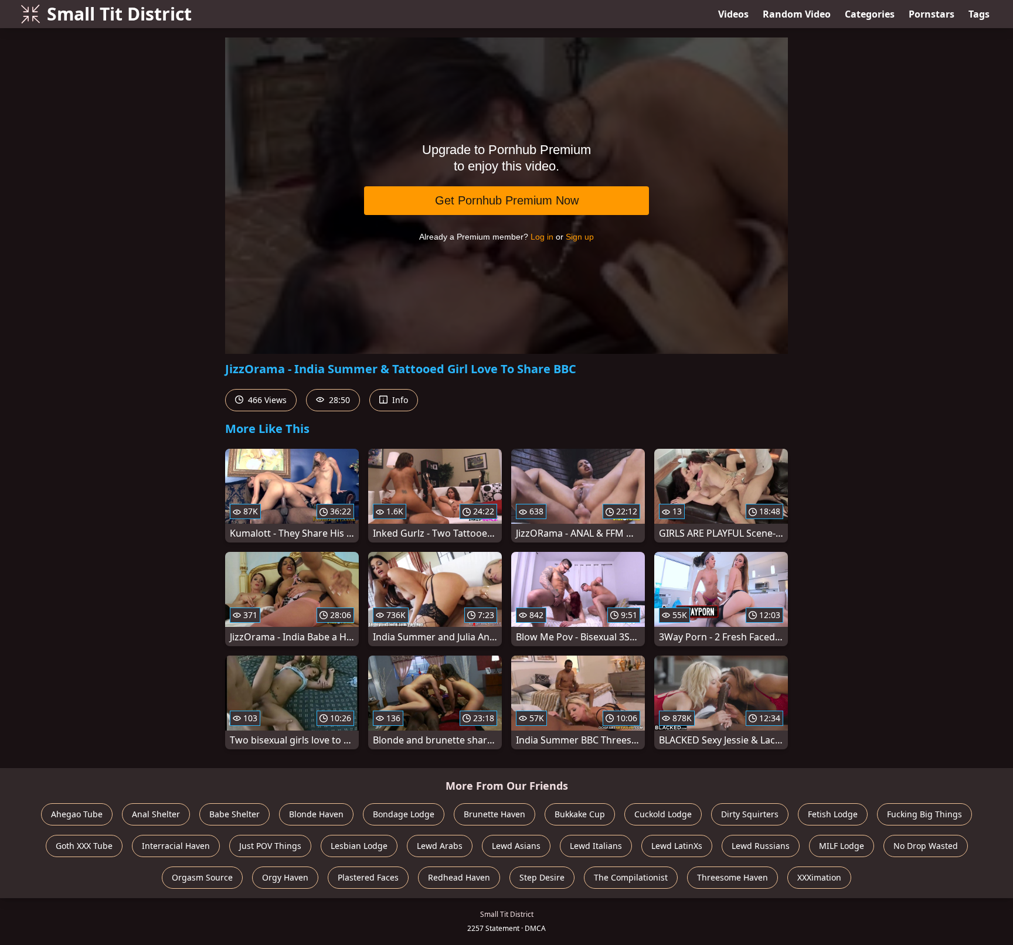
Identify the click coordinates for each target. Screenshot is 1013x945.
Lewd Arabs (440, 845)
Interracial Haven (176, 845)
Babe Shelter (234, 814)
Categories (870, 14)
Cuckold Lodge (663, 814)
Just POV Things (270, 845)
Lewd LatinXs (676, 845)
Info (399, 399)
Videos (733, 14)
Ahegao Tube (77, 814)
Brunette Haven (494, 814)
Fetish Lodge (833, 814)
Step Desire (542, 877)
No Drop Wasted (925, 845)
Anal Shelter (156, 814)
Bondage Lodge (403, 814)
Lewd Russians (761, 845)
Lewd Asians (516, 845)
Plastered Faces (368, 877)
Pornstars (931, 14)
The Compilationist (631, 877)
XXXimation (819, 877)
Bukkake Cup (580, 814)
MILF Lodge (841, 845)
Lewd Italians (596, 845)
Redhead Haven (459, 877)
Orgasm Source (202, 877)
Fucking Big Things (924, 814)
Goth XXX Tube (84, 845)
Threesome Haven (732, 877)
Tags (979, 14)
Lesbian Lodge (359, 845)
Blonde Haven (316, 814)
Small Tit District (119, 14)
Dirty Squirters (750, 814)
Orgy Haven (285, 877)
